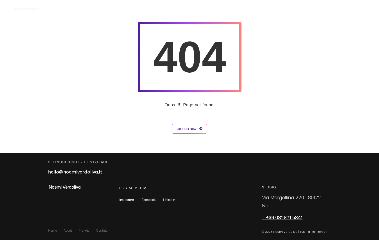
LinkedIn (169, 200)
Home (294, 8)
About (312, 8)
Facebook (148, 200)
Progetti (332, 8)
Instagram (126, 200)
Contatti (354, 8)
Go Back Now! (187, 129)
